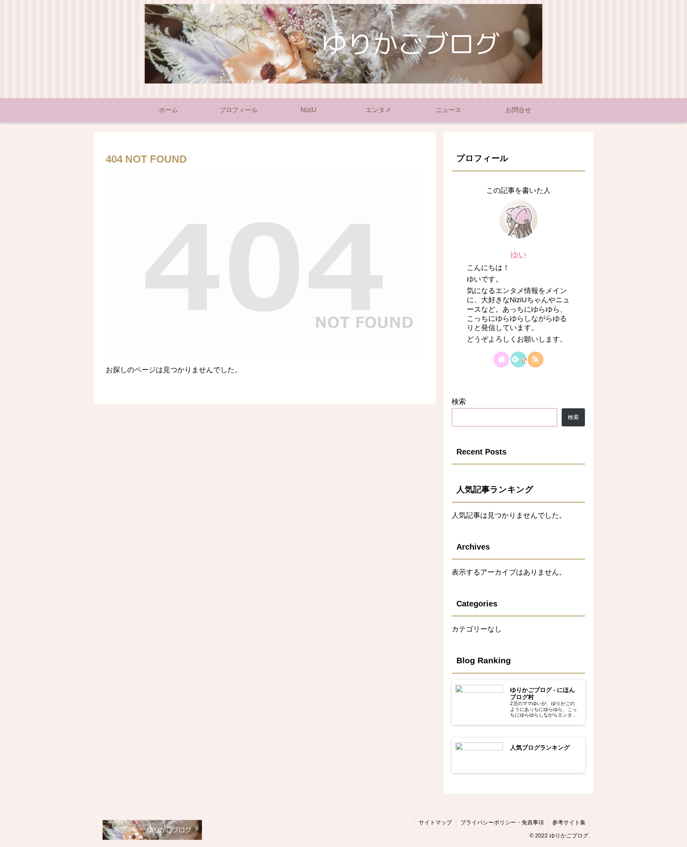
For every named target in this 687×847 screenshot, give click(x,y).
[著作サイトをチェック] (501, 359)
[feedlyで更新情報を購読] (518, 359)
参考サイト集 (569, 822)
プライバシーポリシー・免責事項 (502, 822)
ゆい (518, 254)
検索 (459, 402)
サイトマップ (435, 822)
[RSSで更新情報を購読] (535, 359)
